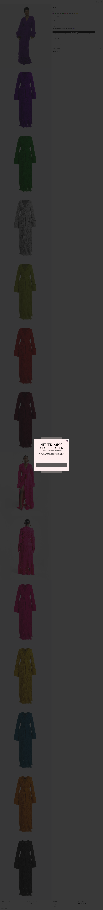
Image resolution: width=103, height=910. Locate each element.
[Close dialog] (68, 440)
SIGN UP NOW (51, 464)
